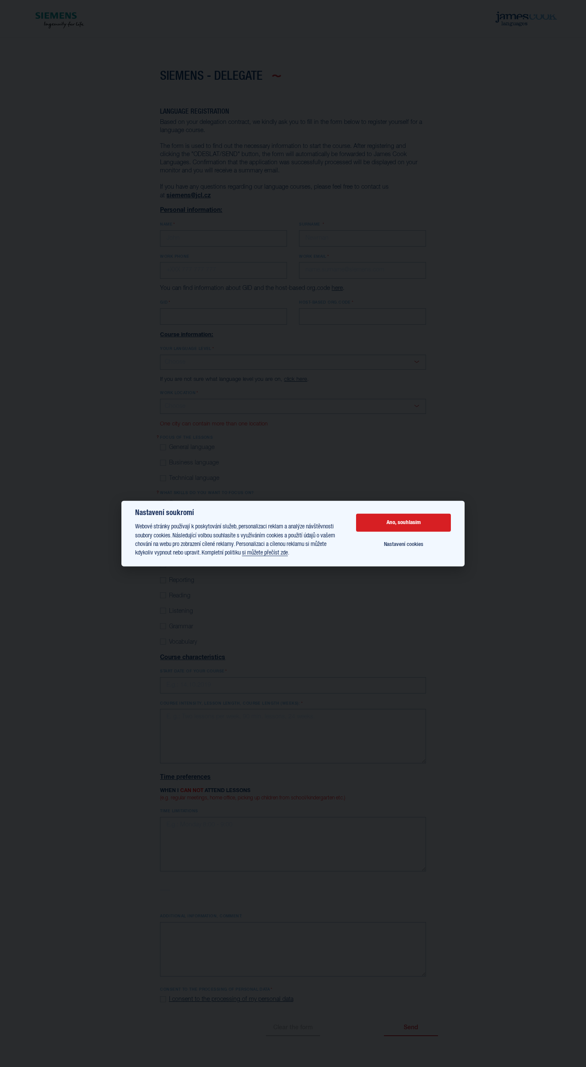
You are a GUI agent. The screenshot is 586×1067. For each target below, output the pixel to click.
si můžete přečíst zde (265, 553)
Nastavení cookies (403, 544)
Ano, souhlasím (404, 522)
